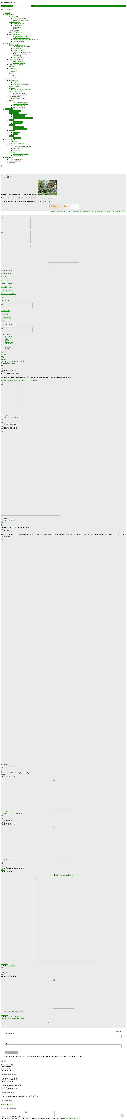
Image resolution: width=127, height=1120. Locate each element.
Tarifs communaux (18, 41)
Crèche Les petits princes (20, 95)
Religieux (8, 347)
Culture (11, 145)
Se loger (15, 134)
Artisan (11, 73)
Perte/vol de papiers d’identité (22, 52)
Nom (7, 1043)
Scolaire (7, 349)
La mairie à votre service (20, 36)
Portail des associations (8, 290)
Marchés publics (14, 31)
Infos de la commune (7, 270)
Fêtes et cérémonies (15, 111)
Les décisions (5, 321)
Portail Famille (5, 277)
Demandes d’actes (18, 57)
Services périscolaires (19, 105)
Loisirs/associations (11, 139)
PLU (14, 77)
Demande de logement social (22, 89)
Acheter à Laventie (19, 116)
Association (8, 336)
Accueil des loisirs (6, 287)
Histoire (11, 120)
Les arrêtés (4, 314)
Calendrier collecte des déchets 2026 (113, 211)
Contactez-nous (6, 300)
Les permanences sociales (21, 84)
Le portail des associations (17, 143)
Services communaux (15, 34)
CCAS (15, 82)
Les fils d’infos (5, 311)
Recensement (17, 48)
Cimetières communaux (16, 59)
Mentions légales (74, 1118)
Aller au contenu (6, 9)
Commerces (12, 72)
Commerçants (9, 342)
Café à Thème (17, 150)
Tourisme (12, 130)
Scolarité (11, 100)
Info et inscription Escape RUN (15, 1011)
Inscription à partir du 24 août (63, 875)
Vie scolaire (4, 280)
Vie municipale (9, 14)
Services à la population (8, 294)
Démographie (17, 138)
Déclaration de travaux (20, 54)
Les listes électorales (19, 50)
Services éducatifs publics (21, 102)
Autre (6, 338)
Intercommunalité (6, 273)
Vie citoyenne (9, 157)
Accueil (7, 13)
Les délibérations (6, 317)
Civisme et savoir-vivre (16, 159)
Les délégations (17, 27)
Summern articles (18, 155)
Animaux (12, 163)
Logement (12, 88)
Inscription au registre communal (90, 211)
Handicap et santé (14, 97)
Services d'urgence (7, 284)
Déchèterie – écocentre (16, 64)
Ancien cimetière (18, 61)
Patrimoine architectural (20, 129)
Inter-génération (14, 86)
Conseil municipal (14, 22)
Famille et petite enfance (16, 91)
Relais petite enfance (19, 93)
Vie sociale (8, 79)
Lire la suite (4, 415)
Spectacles (16, 148)
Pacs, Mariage (17, 56)
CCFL (7, 340)
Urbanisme (12, 75)
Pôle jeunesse (13, 141)
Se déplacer (16, 70)
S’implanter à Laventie (20, 114)
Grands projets (13, 16)
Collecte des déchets (15, 161)
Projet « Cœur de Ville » (20, 18)
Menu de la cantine (19, 107)
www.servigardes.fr (7, 1104)
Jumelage (12, 152)
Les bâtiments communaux (21, 38)
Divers (7, 345)
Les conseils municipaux (8, 324)
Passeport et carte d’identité (21, 47)
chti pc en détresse (12, 1118)
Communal (8, 343)
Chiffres (11, 136)
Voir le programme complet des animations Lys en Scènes (19, 380)
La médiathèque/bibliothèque (22, 147)
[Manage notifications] (122, 1115)
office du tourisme (44, 201)
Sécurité (11, 66)
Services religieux (18, 127)
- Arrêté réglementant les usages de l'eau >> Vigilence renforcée (58, 211)
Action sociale (13, 80)
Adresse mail (9, 1034)
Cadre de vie (9, 109)
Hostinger (65, 1118)
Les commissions (18, 25)
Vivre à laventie (14, 113)
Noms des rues (17, 123)
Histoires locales (18, 122)
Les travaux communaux (20, 20)
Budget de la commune (16, 32)
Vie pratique (8, 43)
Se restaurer (16, 132)
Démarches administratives (17, 45)
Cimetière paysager (19, 63)
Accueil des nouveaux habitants (23, 118)
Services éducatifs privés (20, 104)
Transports (12, 68)
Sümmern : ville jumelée (20, 154)
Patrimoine (12, 125)
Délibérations (17, 29)
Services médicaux (18, 98)
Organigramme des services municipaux (25, 39)
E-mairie (3, 297)
